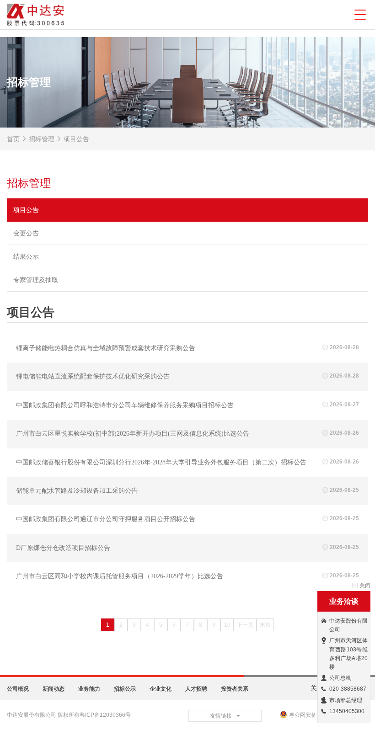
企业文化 (160, 689)
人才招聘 (196, 689)
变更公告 (26, 233)
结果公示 (26, 256)
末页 (265, 625)
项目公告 (75, 139)
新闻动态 (53, 689)
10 (227, 625)
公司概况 (18, 689)
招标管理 (41, 139)
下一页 (245, 625)
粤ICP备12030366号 (105, 715)
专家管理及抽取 (35, 279)
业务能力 (89, 689)
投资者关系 (234, 689)
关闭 (364, 585)
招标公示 (125, 689)
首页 (13, 139)
